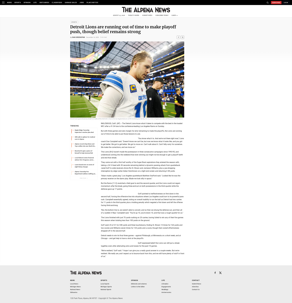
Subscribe (276, 2)
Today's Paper (133, 15)
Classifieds (57, 2)
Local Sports (105, 284)
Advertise (195, 287)
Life (35, 2)
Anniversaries (166, 292)
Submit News (147, 15)
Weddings (165, 289)
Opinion (27, 2)
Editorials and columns (139, 284)
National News (75, 289)
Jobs (82, 2)
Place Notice (92, 2)
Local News (74, 284)
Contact (196, 280)
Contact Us (196, 289)
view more (83, 178)
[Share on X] (182, 37)
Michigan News (75, 287)
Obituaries (44, 2)
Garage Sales (71, 2)
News (9, 2)
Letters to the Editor (138, 287)
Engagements (166, 287)
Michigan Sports (106, 287)
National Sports (106, 289)
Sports (17, 2)
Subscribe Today (161, 15)
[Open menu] (3, 2)
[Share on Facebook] (178, 37)
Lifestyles (165, 284)
